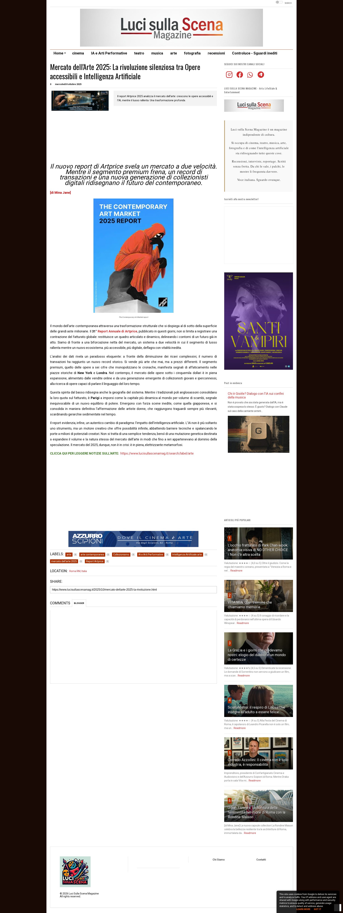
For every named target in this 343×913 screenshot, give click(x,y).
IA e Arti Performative (109, 53)
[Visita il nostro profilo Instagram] (229, 77)
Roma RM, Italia (78, 571)
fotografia (192, 53)
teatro (139, 53)
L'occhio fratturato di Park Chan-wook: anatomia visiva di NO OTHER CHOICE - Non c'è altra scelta (258, 550)
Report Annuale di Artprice (117, 331)
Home (58, 53)
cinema (78, 53)
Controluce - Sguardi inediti (254, 53)
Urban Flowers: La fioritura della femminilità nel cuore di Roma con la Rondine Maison (256, 812)
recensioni (216, 53)
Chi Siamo (219, 859)
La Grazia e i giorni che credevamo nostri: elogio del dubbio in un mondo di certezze (257, 655)
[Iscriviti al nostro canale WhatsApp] (250, 77)
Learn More (303, 909)
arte (173, 53)
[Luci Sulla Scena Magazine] (171, 45)
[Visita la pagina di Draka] (258, 368)
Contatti (261, 859)
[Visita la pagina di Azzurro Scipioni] (133, 539)
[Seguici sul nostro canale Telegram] (261, 77)
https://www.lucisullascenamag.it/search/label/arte (157, 453)
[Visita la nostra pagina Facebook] (240, 77)
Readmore (236, 570)
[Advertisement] (133, 137)
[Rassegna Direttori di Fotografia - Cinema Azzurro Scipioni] (80, 101)
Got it (317, 909)
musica (157, 53)
